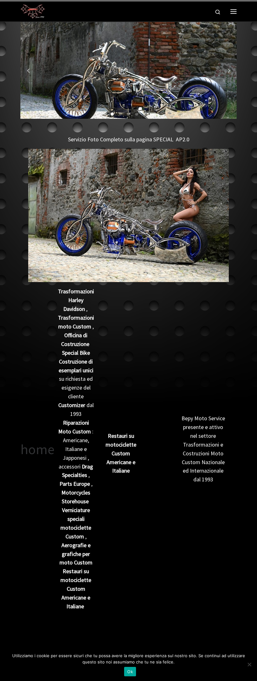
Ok (130, 671)
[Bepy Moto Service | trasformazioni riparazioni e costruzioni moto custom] (32, 10)
